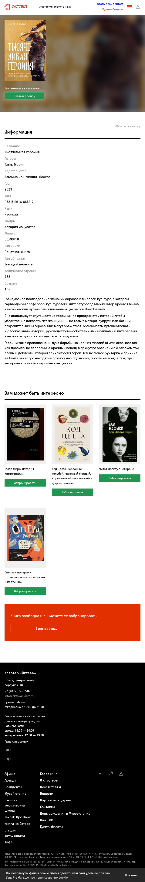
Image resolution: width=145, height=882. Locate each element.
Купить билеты (112, 9)
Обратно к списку (127, 126)
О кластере (49, 780)
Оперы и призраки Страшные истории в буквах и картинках (25, 577)
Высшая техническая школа (15, 805)
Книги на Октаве (17, 823)
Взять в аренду (24, 96)
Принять (131, 875)
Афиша (10, 774)
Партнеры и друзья (55, 800)
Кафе (8, 842)
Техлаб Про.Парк (18, 817)
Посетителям (50, 787)
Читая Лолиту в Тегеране (116, 469)
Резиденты (13, 787)
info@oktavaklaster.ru (20, 696)
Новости (46, 793)
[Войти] (138, 7)
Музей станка (15, 793)
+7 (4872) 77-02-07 (18, 691)
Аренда (10, 780)
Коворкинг (48, 774)
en (101, 773)
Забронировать (25, 483)
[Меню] (129, 6)
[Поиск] (111, 774)
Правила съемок (16, 741)
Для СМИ (46, 820)
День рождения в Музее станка (65, 813)
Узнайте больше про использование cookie (37, 877)
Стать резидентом (110, 4)
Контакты (47, 807)
